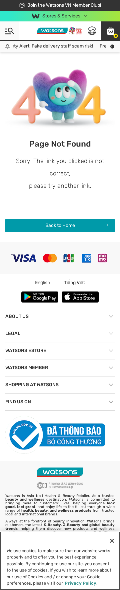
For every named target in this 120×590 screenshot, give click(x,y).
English (42, 282)
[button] (110, 30)
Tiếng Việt (74, 282)
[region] (60, 560)
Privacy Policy (80, 583)
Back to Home (60, 225)
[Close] (112, 540)
